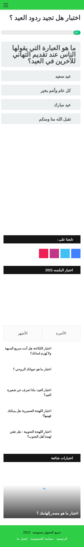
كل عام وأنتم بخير (56, 90)
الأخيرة (61, 333)
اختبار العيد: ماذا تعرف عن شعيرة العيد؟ (29, 392)
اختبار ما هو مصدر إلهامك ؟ (57, 513)
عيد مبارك (62, 105)
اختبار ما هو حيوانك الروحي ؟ (32, 369)
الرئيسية (61, 538)
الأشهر (23, 333)
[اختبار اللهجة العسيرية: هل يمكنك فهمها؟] (67, 417)
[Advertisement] (42, 186)
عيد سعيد (63, 76)
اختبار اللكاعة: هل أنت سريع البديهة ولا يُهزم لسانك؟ (28, 350)
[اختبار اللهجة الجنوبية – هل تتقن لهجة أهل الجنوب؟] (67, 438)
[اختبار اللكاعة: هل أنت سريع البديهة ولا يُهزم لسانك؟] (67, 354)
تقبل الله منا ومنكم (55, 119)
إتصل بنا (22, 538)
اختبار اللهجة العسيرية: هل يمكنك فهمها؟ (29, 413)
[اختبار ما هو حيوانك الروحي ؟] (67, 375)
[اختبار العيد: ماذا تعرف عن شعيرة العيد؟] (67, 396)
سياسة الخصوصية (42, 538)
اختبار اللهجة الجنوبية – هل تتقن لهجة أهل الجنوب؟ (30, 434)
